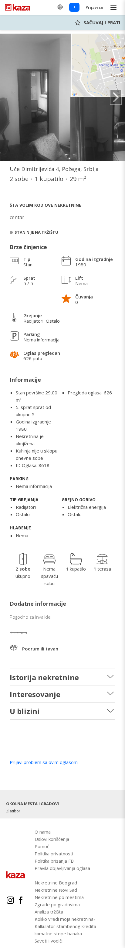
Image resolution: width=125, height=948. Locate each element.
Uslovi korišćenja (52, 839)
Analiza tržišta (49, 912)
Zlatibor (13, 811)
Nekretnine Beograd (56, 883)
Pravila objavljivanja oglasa (62, 868)
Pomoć (42, 846)
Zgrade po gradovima (57, 904)
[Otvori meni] (113, 7)
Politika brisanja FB (54, 861)
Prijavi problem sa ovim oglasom (44, 762)
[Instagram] (10, 901)
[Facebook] (20, 901)
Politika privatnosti (54, 854)
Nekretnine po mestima (59, 897)
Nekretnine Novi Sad (56, 890)
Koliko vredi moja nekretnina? (65, 919)
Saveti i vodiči (48, 941)
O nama (43, 832)
